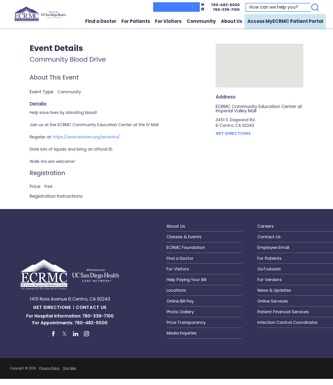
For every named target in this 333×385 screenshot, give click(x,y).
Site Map (69, 368)
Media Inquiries (181, 333)
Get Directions (233, 133)
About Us (231, 21)
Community (201, 21)
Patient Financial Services (283, 312)
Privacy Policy (49, 368)
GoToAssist (269, 269)
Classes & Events (183, 237)
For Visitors (168, 21)
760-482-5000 (225, 5)
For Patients (135, 21)
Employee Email (273, 247)
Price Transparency (186, 322)
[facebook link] (53, 334)
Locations (176, 290)
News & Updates (274, 290)
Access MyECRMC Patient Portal (285, 21)
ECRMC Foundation (185, 247)
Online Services (272, 301)
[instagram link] (86, 334)
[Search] (315, 7)
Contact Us (91, 307)
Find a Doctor (100, 21)
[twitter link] (64, 334)
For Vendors (269, 279)
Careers (265, 226)
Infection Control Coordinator (287, 322)
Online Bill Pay (180, 301)
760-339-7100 (226, 9)
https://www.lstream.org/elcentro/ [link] (86, 137)
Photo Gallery (180, 312)
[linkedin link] (75, 334)
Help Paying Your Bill (186, 279)
